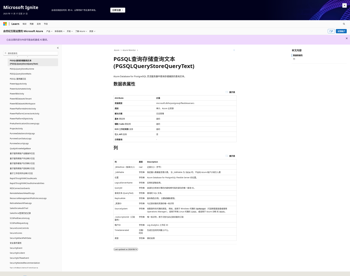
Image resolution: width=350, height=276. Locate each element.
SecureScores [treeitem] (16, 233)
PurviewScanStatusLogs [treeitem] (20, 138)
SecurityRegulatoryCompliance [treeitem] (24, 267)
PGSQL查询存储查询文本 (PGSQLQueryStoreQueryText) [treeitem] (24, 62)
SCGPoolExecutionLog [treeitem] (20, 218)
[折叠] (58, 48)
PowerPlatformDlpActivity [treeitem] (21, 118)
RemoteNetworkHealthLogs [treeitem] (22, 193)
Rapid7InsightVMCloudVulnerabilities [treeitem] (27, 183)
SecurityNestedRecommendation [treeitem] (25, 263)
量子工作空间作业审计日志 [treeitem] (21, 173)
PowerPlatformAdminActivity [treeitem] (23, 108)
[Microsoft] (5, 24)
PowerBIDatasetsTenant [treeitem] (21, 98)
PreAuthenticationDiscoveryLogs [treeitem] (24, 123)
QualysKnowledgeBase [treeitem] (20, 148)
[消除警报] (344, 5)
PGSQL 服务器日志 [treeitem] (18, 78)
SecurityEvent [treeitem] (16, 248)
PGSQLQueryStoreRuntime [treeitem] (22, 68)
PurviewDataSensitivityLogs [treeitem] (22, 133)
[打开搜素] (344, 23)
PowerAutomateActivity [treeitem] (20, 88)
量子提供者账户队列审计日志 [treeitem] (22, 163)
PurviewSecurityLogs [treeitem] (19, 143)
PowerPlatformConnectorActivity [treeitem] (24, 113)
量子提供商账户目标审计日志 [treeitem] (22, 168)
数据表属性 (298, 55)
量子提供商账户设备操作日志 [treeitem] (22, 153)
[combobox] (30, 53)
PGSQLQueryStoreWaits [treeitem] (20, 73)
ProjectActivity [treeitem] (16, 128)
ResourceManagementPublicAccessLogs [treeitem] (28, 198)
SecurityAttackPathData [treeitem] (20, 238)
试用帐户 (341, 31)
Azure (116, 50)
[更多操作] (234, 50)
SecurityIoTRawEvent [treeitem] (19, 257)
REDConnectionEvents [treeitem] (20, 188)
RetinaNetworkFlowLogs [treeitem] (21, 203)
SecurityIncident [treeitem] (17, 253)
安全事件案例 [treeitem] (15, 243)
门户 (331, 31)
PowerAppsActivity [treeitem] (18, 83)
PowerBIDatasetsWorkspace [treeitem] (22, 103)
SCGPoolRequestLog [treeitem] (19, 223)
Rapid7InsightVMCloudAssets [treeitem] (23, 178)
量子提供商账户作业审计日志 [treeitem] (22, 158)
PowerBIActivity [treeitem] (17, 93)
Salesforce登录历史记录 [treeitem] (20, 213)
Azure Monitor (129, 50)
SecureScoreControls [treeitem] (19, 228)
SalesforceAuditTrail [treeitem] (19, 208)
